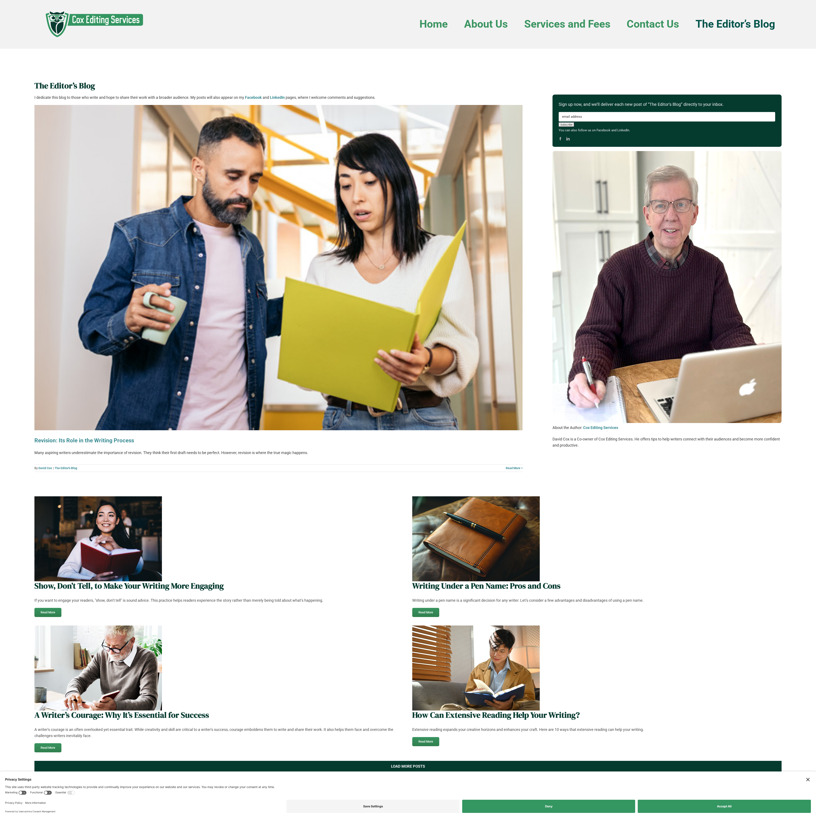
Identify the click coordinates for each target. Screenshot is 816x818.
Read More (513, 468)
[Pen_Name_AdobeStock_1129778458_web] (476, 498)
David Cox (45, 468)
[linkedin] (568, 138)
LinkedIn (277, 97)
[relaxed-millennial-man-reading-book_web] (476, 627)
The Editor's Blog (66, 468)
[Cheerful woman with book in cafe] (98, 498)
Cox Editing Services (600, 427)
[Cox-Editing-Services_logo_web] (94, 10)
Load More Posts (408, 766)
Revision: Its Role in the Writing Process (84, 440)
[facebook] (560, 138)
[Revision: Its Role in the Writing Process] (278, 267)
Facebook (253, 97)
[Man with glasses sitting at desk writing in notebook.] (98, 627)
